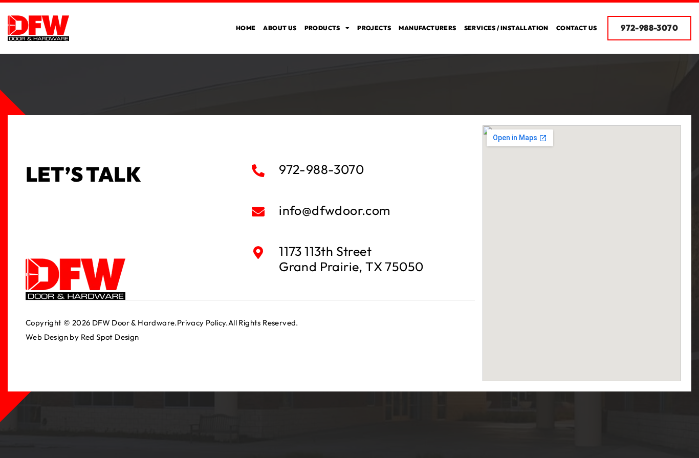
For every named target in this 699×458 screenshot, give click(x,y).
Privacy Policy (201, 323)
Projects (374, 28)
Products (322, 28)
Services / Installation (506, 28)
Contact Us (576, 28)
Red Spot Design (110, 337)
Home (246, 28)
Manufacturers (427, 28)
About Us (279, 28)
